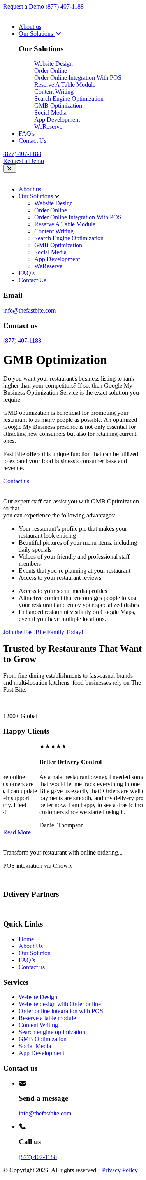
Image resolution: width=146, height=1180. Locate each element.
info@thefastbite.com (29, 310)
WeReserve (48, 126)
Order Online (50, 70)
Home (26, 939)
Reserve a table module (47, 1018)
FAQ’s (27, 960)
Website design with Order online (60, 1004)
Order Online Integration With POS (77, 77)
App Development (57, 119)
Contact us (32, 967)
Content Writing (54, 91)
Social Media (50, 112)
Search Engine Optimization (69, 98)
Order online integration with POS (61, 1011)
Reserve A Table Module (64, 84)
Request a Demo (24, 6)
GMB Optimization (58, 105)
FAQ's (27, 133)
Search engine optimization (52, 1032)
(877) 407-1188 (65, 6)
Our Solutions (37, 33)
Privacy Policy (120, 1170)
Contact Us (32, 140)
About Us (31, 946)
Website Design (53, 63)
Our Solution (35, 953)
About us (30, 26)
